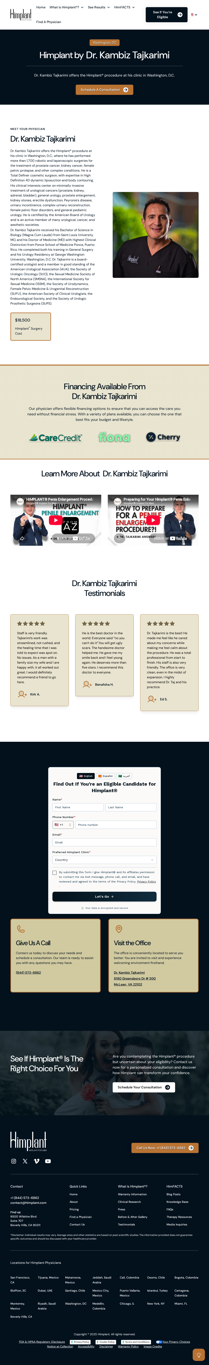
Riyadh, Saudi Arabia (47, 1306)
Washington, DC (76, 1303)
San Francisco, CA (20, 1280)
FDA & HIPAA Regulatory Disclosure (42, 1342)
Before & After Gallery (132, 1217)
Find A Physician (48, 22)
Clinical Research (129, 1202)
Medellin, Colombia (98, 1306)
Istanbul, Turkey (157, 1290)
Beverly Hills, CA (21, 1316)
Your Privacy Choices (176, 1342)
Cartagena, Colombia (182, 1293)
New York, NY (156, 1303)
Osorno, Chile (156, 1277)
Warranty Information (132, 1194)
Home (41, 7)
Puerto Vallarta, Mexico (130, 1293)
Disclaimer (106, 1346)
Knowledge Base (177, 1202)
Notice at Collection (60, 1346)
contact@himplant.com (28, 1203)
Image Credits (153, 1346)
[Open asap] (199, 1355)
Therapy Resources (179, 1217)
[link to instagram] (13, 1161)
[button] (67, 7)
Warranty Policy (128, 1346)
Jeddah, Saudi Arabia (101, 1280)
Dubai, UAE (45, 1290)
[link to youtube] (48, 1161)
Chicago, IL (127, 1303)
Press (121, 1209)
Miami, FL (181, 1303)
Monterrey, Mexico (17, 1306)
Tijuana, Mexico (48, 1277)
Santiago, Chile (75, 1290)
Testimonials (126, 1224)
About (74, 1202)
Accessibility (86, 1346)
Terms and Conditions (137, 1342)
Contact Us (77, 1224)
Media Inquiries (177, 1224)
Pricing (74, 1209)
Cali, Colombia (129, 1277)
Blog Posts (173, 1194)
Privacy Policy (81, 1342)
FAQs (170, 1209)
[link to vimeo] (36, 1161)
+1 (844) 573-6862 (24, 1198)
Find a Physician (81, 1217)
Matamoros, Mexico (73, 1280)
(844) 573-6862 (28, 972)
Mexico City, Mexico (100, 1293)
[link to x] (25, 1161)
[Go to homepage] (20, 14)
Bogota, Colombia (186, 1277)
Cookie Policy (107, 1342)
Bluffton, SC (18, 1290)
